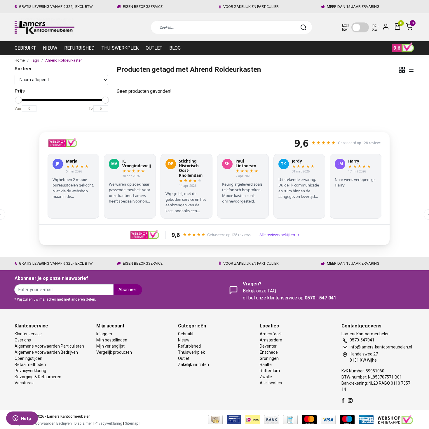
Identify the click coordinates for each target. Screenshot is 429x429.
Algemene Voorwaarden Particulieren (49, 346)
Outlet (154, 48)
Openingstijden (28, 358)
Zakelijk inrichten (193, 364)
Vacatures (24, 383)
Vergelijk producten (114, 352)
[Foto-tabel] (402, 70)
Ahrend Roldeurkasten (64, 60)
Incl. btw (375, 27)
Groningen (269, 358)
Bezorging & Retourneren (38, 376)
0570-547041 (362, 340)
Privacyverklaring (30, 370)
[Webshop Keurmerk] (395, 419)
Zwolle (266, 376)
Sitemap (132, 423)
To (91, 109)
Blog (175, 48)
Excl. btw (346, 27)
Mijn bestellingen (111, 340)
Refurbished (79, 48)
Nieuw (50, 48)
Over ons (23, 340)
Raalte (266, 364)
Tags (35, 60)
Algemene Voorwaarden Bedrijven (46, 352)
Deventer (268, 346)
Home (20, 60)
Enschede (269, 352)
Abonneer (127, 289)
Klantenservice (28, 334)
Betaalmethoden (30, 364)
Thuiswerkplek (120, 48)
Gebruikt (25, 48)
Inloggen (104, 334)
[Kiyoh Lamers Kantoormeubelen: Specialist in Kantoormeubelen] (403, 47)
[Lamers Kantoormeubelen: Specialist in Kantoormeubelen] (44, 27)
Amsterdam (271, 340)
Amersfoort (271, 334)
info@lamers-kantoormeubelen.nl (381, 347)
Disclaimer (83, 423)
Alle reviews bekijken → (279, 234)
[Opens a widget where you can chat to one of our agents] (22, 418)
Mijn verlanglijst (110, 346)
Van (18, 109)
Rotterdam (270, 370)
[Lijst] (410, 70)
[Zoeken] (303, 27)
